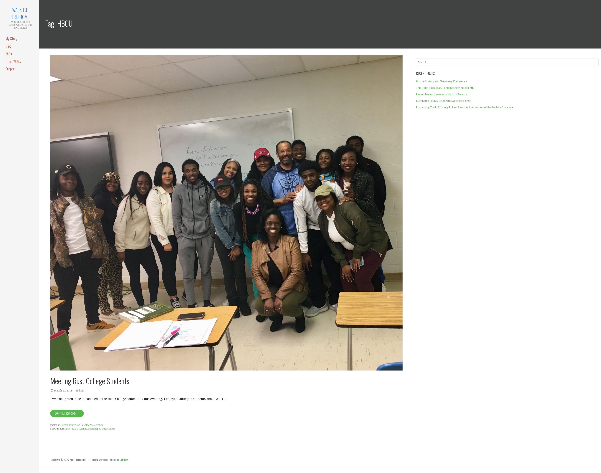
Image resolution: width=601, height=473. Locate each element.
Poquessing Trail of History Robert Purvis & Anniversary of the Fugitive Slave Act (464, 107)
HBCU (67, 428)
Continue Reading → (67, 413)
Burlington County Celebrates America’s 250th (443, 100)
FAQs (8, 53)
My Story (11, 38)
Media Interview (71, 425)
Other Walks (13, 61)
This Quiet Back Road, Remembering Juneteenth (445, 87)
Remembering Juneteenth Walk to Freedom (442, 94)
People (84, 425)
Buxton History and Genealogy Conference (441, 81)
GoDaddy (124, 460)
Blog (8, 46)
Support (10, 69)
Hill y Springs (79, 428)
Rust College (108, 428)
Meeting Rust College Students (89, 380)
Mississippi (94, 428)
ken (81, 390)
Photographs (96, 425)
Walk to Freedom (20, 13)
